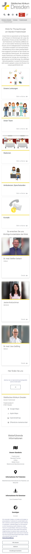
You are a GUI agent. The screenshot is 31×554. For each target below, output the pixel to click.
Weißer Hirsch (15, 462)
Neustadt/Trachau (15, 458)
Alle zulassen (15, 542)
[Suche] (4, 15)
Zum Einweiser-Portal (16, 499)
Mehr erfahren (21, 96)
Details (23, 275)
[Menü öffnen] (27, 15)
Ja (15, 387)
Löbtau (15, 460)
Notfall (21, 14)
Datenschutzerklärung (8, 538)
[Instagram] (13, 15)
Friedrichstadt (15, 456)
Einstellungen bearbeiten (15, 550)
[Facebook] (8, 15)
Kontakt (15, 516)
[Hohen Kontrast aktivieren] (17, 15)
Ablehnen (15, 546)
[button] (18, 409)
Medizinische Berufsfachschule (15, 464)
